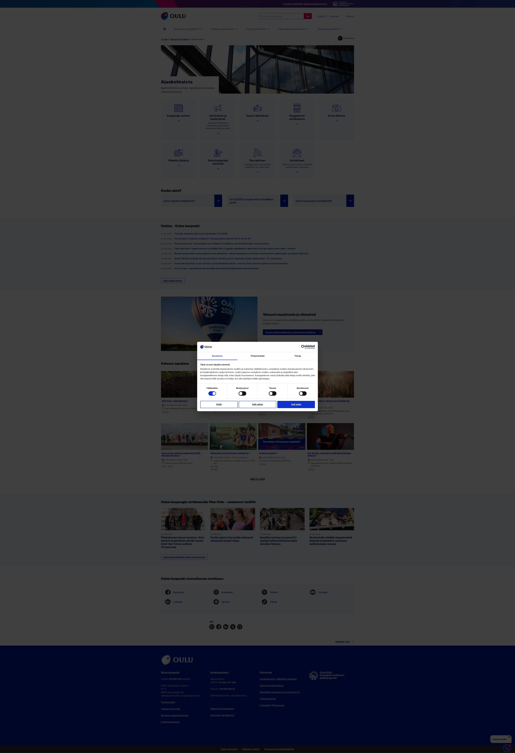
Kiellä (219, 404)
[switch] (242, 393)
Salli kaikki (296, 404)
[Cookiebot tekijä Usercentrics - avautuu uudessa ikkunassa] (303, 347)
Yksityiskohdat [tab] (257, 356)
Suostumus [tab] (217, 356)
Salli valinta (257, 404)
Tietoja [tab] (298, 356)
